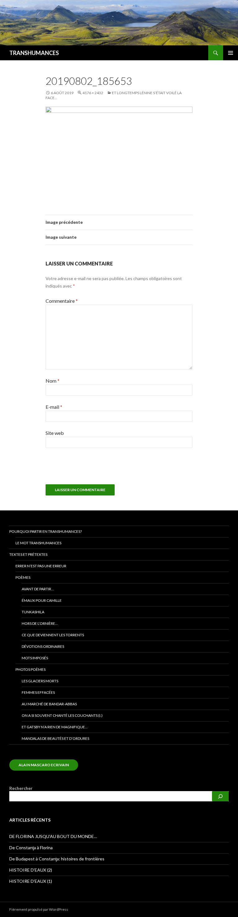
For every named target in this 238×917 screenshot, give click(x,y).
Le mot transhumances (38, 543)
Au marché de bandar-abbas (49, 704)
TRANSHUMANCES (34, 52)
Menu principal (230, 52)
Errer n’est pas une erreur (40, 566)
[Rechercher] (220, 796)
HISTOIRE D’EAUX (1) (30, 881)
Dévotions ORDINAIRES (43, 646)
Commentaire (62, 301)
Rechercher (21, 788)
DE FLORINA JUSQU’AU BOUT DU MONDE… (53, 836)
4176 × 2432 (92, 92)
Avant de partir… (38, 589)
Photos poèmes (30, 669)
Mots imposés (35, 658)
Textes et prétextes (28, 554)
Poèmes (22, 577)
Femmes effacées (38, 692)
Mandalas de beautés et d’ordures (55, 738)
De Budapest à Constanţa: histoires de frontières (56, 858)
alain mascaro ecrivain (44, 765)
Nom (53, 381)
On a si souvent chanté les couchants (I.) (62, 715)
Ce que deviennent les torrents (53, 635)
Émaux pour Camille (42, 600)
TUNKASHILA (33, 612)
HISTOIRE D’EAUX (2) (30, 870)
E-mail (54, 407)
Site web (55, 433)
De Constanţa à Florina (31, 847)
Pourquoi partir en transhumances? (45, 531)
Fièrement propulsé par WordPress (38, 909)
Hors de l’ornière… (40, 623)
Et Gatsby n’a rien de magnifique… (55, 727)
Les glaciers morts (40, 681)
